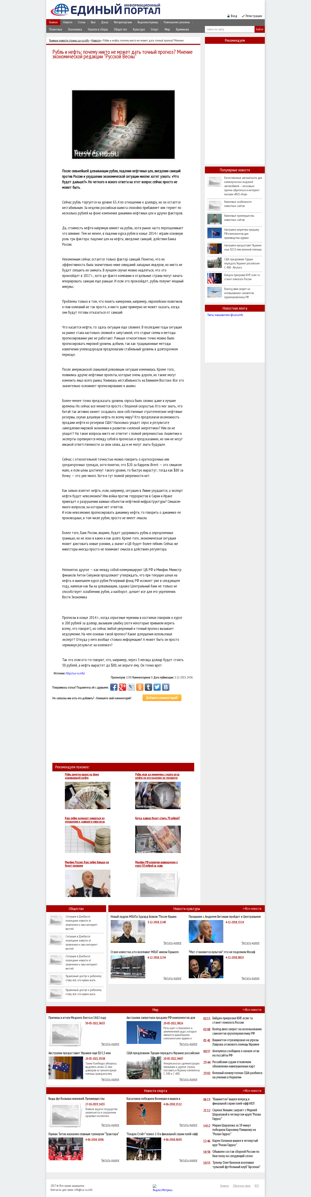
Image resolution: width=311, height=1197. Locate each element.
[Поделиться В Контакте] (165, 687)
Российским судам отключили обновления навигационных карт (233, 1064)
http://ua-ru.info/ (75, 673)
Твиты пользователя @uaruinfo (225, 315)
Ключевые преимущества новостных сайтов (239, 218)
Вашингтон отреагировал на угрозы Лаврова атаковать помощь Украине (235, 1042)
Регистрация (254, 16)
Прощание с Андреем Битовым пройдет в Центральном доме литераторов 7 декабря (225, 916)
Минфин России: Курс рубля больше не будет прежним (87, 864)
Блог (93, 22)
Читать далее (172, 943)
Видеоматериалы (148, 22)
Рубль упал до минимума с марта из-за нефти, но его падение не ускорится (157, 776)
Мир (167, 29)
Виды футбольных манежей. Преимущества (76, 1098)
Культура (139, 29)
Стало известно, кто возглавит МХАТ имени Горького (145, 952)
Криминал (182, 29)
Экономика (75, 29)
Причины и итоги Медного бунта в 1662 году (77, 1017)
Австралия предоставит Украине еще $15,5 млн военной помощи (243, 247)
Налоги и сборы (98, 29)
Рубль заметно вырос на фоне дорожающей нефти (82, 776)
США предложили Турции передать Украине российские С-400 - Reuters (242, 263)
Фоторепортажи (123, 22)
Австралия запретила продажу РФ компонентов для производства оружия (241, 233)
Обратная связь (241, 1186)
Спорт (155, 29)
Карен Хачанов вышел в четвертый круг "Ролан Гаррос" (235, 1142)
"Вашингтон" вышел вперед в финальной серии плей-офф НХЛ (233, 1101)
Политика (55, 29)
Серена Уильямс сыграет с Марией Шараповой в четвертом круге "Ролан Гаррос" (236, 1114)
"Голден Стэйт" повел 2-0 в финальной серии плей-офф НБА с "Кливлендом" (162, 1134)
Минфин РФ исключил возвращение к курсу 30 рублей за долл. (156, 864)
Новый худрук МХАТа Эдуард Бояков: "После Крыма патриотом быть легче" (143, 916)
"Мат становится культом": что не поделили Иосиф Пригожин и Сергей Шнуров (222, 952)
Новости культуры (186, 908)
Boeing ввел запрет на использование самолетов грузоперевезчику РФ (239, 293)
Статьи (81, 22)
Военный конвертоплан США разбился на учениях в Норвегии (237, 1075)
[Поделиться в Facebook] (113, 687)
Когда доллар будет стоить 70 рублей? (157, 818)
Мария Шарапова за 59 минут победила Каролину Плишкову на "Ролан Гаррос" (234, 1129)
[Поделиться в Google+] (122, 687)
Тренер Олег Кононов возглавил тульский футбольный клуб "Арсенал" (236, 1164)
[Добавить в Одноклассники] (139, 687)
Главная (53, 22)
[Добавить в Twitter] (157, 687)
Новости (67, 22)
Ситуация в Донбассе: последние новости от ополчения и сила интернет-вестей (82, 922)
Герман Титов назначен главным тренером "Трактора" (83, 1134)
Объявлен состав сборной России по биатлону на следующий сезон (235, 1153)
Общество (120, 29)
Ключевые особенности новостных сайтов (238, 204)
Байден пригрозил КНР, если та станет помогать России (242, 277)
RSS (257, 1186)
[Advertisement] (124, 73)
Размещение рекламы (177, 22)
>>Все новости (252, 908)
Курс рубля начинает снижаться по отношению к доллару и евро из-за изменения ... (85, 819)
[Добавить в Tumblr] (148, 687)
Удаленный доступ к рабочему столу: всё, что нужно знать (83, 978)
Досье (104, 22)
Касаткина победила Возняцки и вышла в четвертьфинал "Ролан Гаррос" (153, 1098)
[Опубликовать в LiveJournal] (131, 687)
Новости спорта (155, 1090)
